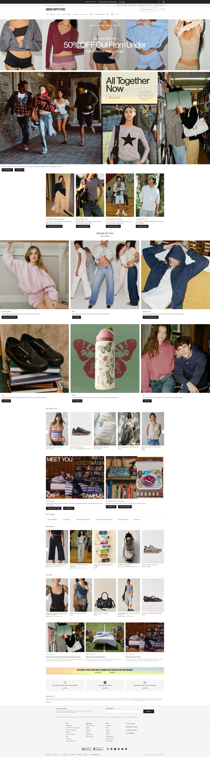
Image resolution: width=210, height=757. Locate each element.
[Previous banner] (50, 2)
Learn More (105, 688)
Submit (149, 711)
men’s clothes (137, 700)
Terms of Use (56, 754)
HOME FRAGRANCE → (123, 519)
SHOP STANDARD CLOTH (150, 317)
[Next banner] (159, 2)
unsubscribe (129, 717)
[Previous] (47, 432)
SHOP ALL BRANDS (105, 236)
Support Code (86, 754)
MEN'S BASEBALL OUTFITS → (84, 519)
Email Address (109, 708)
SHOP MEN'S (19, 169)
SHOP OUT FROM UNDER (9, 317)
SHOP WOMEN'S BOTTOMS (54, 226)
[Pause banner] (163, 2)
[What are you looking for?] (155, 9)
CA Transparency (64, 754)
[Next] (162, 432)
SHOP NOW (122, 1)
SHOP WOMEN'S (7, 169)
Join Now (65, 688)
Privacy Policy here (117, 717)
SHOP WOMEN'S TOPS (83, 226)
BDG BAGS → (137, 519)
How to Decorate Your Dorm (133, 656)
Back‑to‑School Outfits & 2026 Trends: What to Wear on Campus (63, 656)
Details (62, 5)
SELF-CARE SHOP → (53, 519)
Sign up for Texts (132, 730)
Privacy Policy (49, 754)
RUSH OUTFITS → (67, 519)
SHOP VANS (6, 400)
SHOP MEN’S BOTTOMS (113, 226)
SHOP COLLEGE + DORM (54, 508)
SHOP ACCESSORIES (125, 506)
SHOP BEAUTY (111, 506)
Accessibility (72, 754)
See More (48, 702)
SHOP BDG (76, 317)
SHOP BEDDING (69, 508)
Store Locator (131, 723)
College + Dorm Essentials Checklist (95, 656)
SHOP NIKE (147, 400)
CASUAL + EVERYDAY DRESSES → (104, 519)
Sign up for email (132, 726)
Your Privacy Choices (95, 754)
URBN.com (79, 754)
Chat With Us (131, 733)
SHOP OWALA (77, 400)
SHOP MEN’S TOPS (142, 226)
